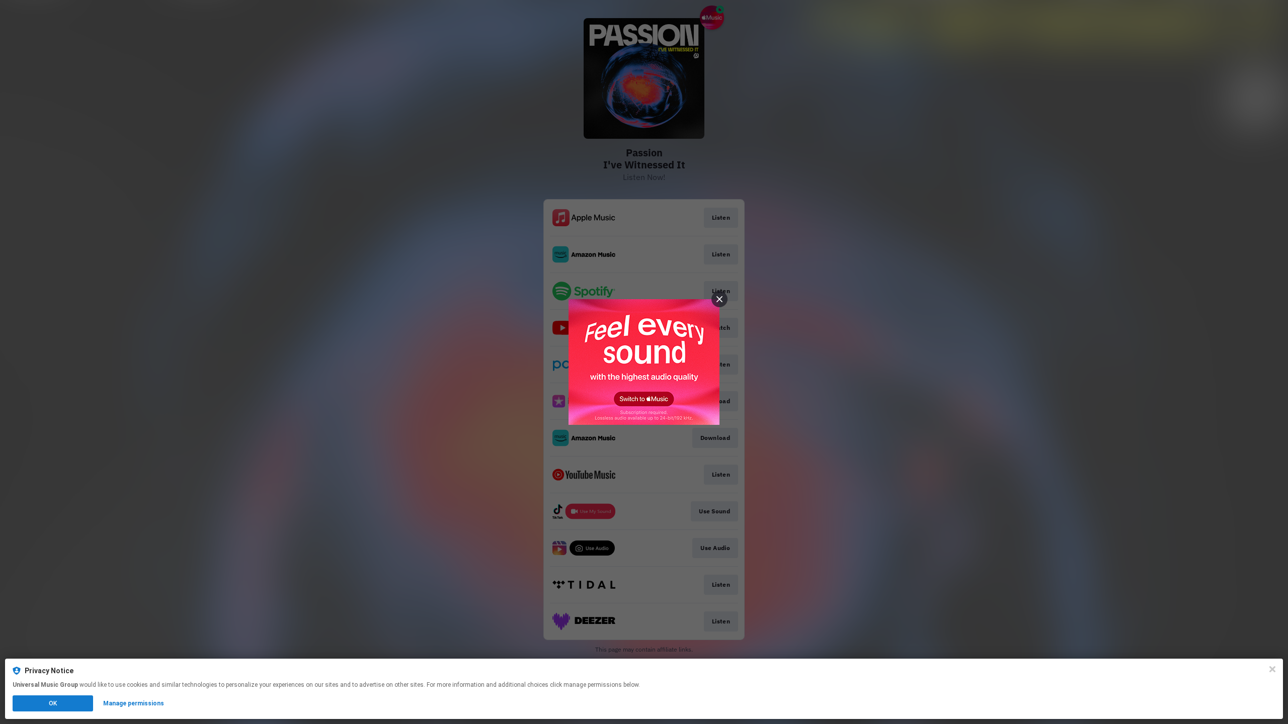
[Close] (1272, 669)
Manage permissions (133, 703)
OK (53, 703)
